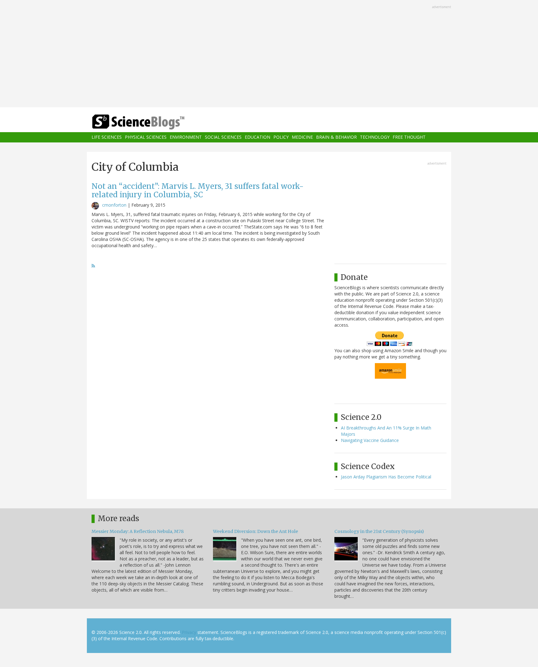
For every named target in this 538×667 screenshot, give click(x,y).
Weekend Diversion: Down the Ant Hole (255, 531)
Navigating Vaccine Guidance (370, 440)
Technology (374, 137)
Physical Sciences (146, 137)
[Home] (151, 122)
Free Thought (409, 137)
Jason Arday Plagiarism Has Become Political (386, 477)
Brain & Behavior (336, 137)
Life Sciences (107, 137)
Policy (281, 137)
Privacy (189, 632)
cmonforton (114, 205)
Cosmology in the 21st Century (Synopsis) (379, 531)
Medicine (302, 137)
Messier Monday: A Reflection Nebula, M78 (138, 531)
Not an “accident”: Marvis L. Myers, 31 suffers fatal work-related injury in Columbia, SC (198, 190)
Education (257, 137)
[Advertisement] (269, 54)
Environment (186, 137)
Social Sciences (223, 137)
